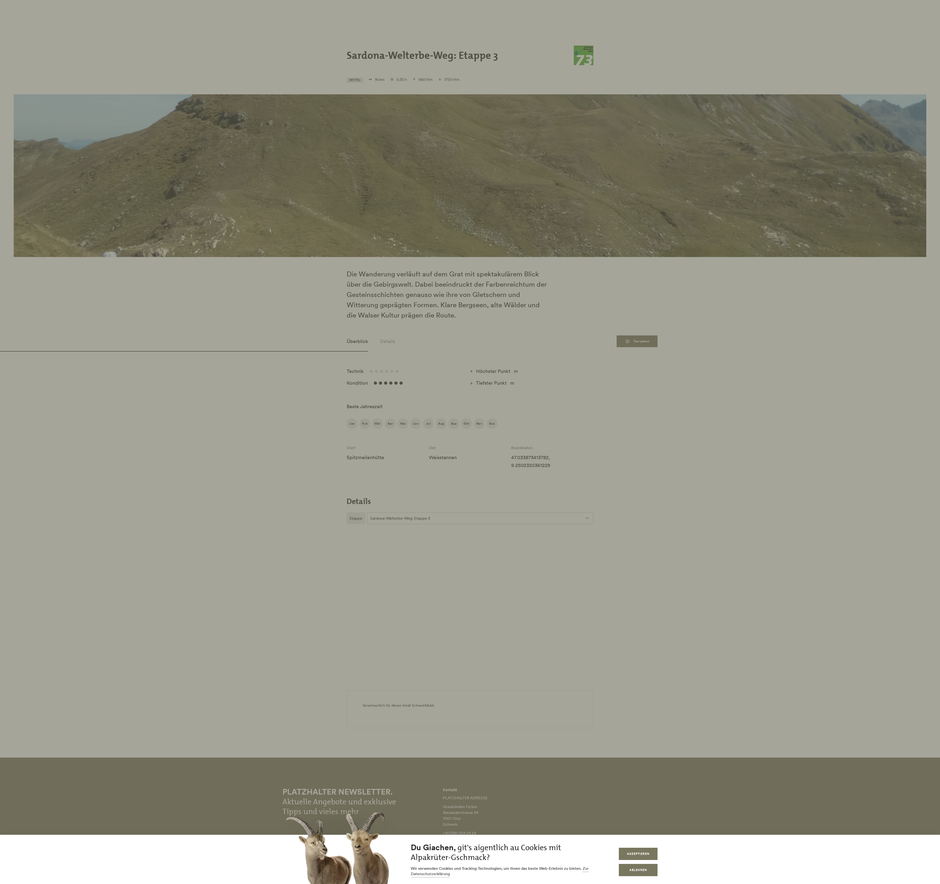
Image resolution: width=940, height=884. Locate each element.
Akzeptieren (638, 854)
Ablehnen (638, 870)
